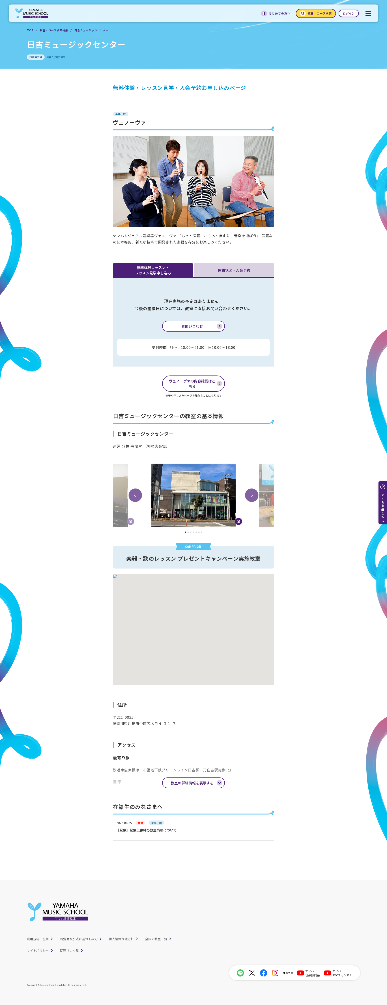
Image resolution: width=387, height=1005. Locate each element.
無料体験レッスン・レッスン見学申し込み (153, 270)
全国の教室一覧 (156, 939)
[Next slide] (251, 495)
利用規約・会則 (38, 939)
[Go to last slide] (135, 495)
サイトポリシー (38, 950)
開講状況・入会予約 (234, 270)
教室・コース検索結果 (54, 30)
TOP (30, 30)
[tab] (185, 532)
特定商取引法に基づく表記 (79, 939)
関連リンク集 (69, 950)
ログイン (349, 13)
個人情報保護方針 (121, 939)
